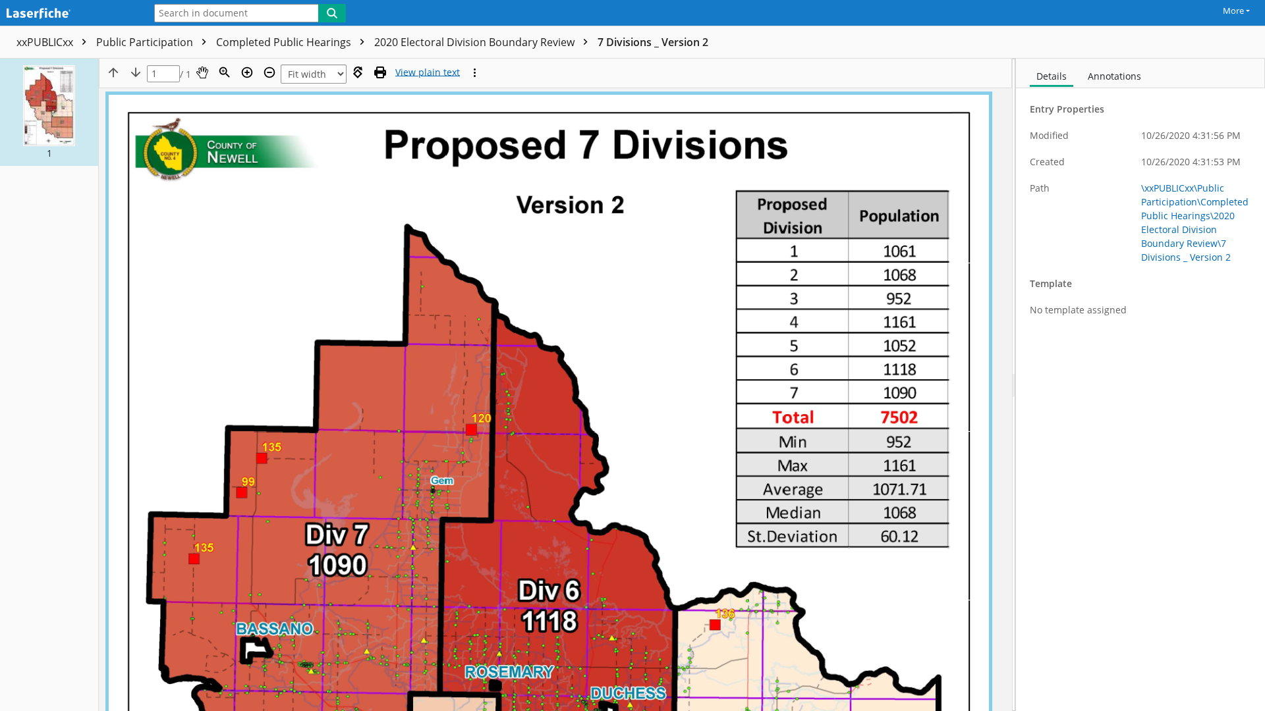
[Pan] (202, 72)
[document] (1140, 385)
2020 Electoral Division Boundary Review (475, 42)
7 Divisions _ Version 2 (653, 42)
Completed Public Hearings (285, 42)
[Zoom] (224, 72)
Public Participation (146, 42)
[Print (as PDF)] (380, 72)
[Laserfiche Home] (69, 14)
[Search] (332, 13)
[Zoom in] (247, 72)
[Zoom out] (269, 72)
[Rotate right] (358, 72)
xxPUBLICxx (46, 42)
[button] (49, 112)
